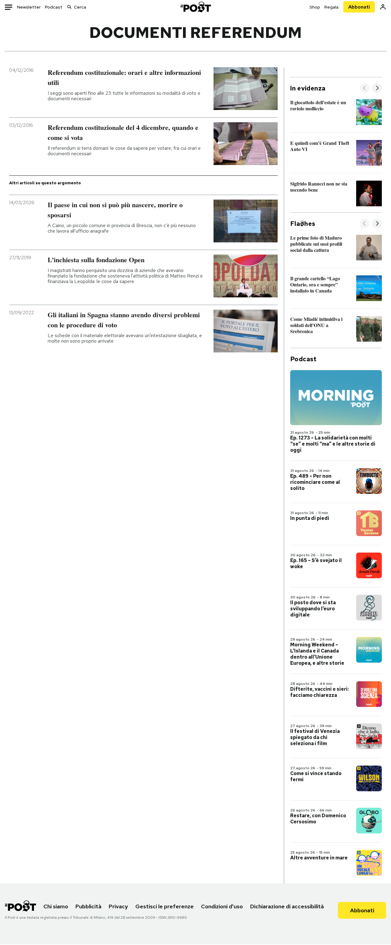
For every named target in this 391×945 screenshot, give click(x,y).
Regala (331, 7)
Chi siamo (55, 906)
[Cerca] (69, 7)
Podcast (53, 7)
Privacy (118, 906)
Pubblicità (88, 906)
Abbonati (359, 7)
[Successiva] (377, 88)
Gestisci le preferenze (164, 906)
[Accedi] (383, 7)
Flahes (302, 224)
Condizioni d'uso (222, 906)
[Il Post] (195, 7)
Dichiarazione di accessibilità (287, 906)
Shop (314, 7)
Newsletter (29, 7)
